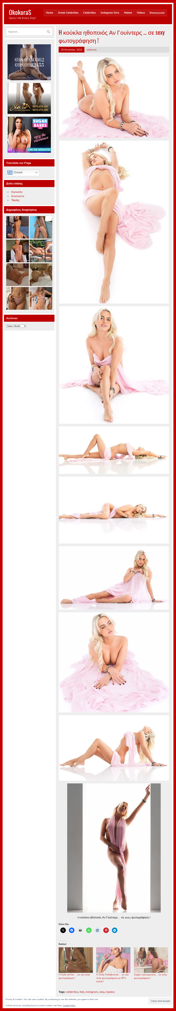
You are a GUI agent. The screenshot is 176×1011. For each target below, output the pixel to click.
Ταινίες (15, 200)
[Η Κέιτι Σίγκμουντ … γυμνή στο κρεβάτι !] (17, 274)
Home (49, 12)
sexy (102, 991)
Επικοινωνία (157, 12)
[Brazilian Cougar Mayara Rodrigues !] (41, 227)
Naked (128, 12)
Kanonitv (17, 192)
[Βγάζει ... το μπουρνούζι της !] (17, 251)
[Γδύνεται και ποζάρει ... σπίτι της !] (41, 298)
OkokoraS (20, 12)
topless (110, 991)
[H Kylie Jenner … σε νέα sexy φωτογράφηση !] (76, 960)
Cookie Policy (69, 1005)
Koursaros (17, 196)
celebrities (72, 991)
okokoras (92, 49)
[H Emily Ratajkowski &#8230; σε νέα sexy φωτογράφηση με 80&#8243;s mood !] (113, 960)
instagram (91, 991)
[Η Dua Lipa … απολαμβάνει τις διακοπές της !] (41, 251)
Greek (18, 172)
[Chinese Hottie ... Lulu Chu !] (17, 298)
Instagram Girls (110, 12)
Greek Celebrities (68, 12)
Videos (141, 12)
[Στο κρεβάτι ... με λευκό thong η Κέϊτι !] (41, 274)
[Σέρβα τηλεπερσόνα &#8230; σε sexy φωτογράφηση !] (151, 960)
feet (82, 991)
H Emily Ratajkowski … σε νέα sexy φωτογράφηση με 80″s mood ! (112, 978)
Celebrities (89, 12)
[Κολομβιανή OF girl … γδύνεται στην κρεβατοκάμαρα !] (17, 227)
